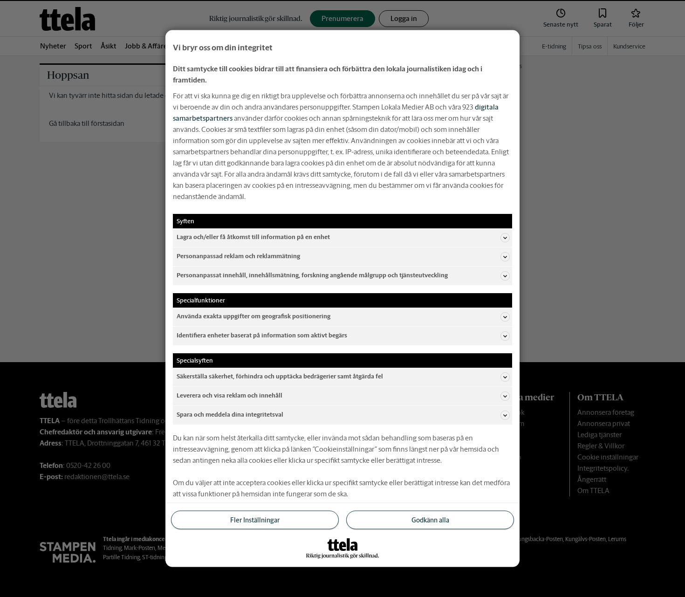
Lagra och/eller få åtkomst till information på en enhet (253, 237)
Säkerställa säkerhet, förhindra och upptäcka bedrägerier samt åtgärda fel (280, 376)
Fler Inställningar (255, 519)
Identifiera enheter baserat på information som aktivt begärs (262, 335)
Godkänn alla (430, 519)
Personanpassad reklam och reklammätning (238, 256)
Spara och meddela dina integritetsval (230, 415)
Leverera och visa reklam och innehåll (229, 395)
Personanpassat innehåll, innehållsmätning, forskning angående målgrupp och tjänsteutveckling (312, 275)
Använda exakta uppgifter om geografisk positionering (253, 316)
